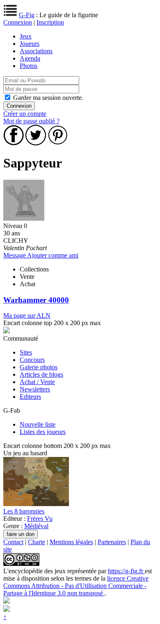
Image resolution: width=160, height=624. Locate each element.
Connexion (17, 22)
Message (15, 255)
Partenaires (112, 541)
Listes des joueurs (43, 431)
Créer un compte (24, 113)
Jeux (26, 36)
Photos (28, 65)
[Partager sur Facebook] (13, 143)
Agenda (30, 58)
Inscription (50, 22)
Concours (32, 359)
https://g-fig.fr (126, 570)
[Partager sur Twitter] (35, 143)
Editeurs (30, 396)
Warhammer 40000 (36, 300)
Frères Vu (40, 518)
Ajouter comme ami (52, 255)
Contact (13, 541)
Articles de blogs (41, 374)
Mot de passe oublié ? (31, 121)
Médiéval (36, 525)
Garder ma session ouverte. (48, 97)
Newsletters (35, 389)
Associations (36, 50)
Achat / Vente (37, 381)
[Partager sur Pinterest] (58, 143)
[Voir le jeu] (36, 503)
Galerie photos (38, 367)
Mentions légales (71, 541)
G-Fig (26, 14)
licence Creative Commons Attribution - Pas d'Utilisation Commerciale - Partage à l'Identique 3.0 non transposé (76, 586)
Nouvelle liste (37, 424)
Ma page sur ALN (26, 315)
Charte (36, 541)
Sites (26, 352)
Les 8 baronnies (23, 511)
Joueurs (29, 43)
